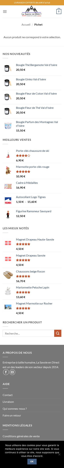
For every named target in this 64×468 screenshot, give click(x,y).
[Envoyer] (57, 333)
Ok (32, 461)
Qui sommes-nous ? (15, 408)
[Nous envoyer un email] (12, 372)
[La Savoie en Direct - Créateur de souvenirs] (32, 11)
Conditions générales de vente (21, 436)
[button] (5, 11)
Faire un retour (12, 415)
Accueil (26, 24)
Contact (8, 395)
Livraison (8, 401)
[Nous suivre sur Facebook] (6, 372)
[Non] (59, 455)
